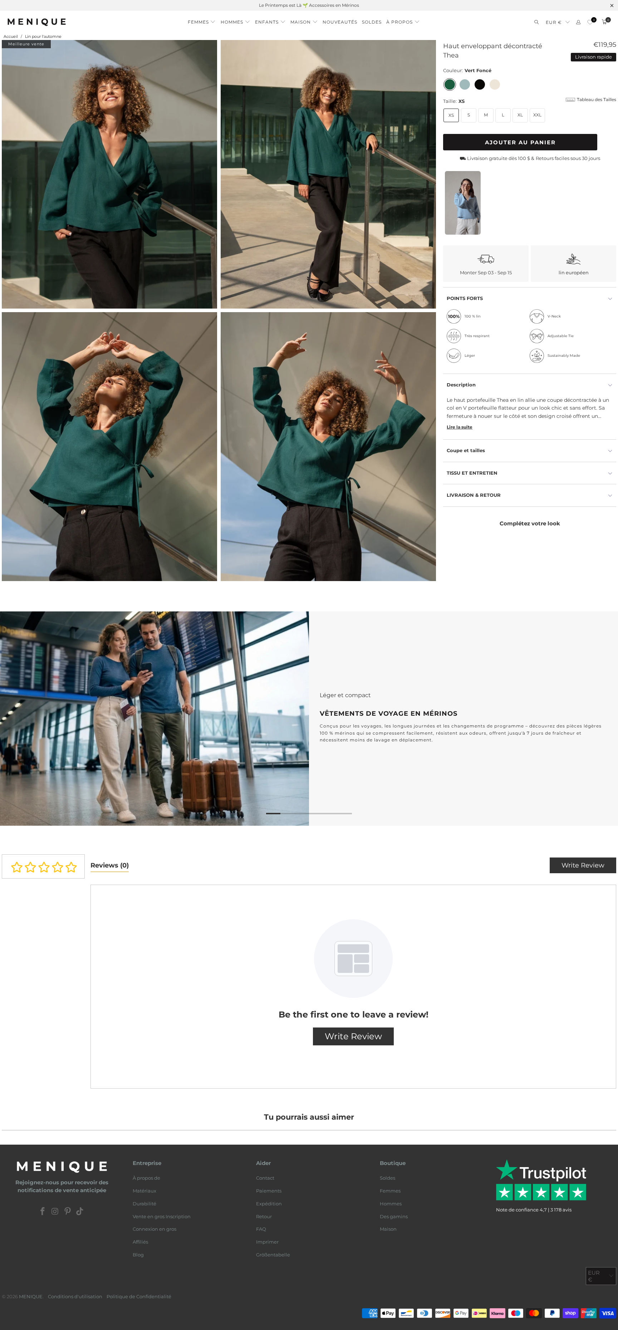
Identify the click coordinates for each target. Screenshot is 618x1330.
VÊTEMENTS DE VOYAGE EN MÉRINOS (309, 718)
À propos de (146, 1178)
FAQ (261, 1229)
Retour (264, 1216)
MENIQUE (31, 1296)
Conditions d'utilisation (75, 1296)
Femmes (390, 1191)
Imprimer (267, 1242)
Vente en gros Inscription (162, 1216)
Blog (138, 1255)
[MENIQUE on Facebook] (43, 1211)
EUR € (554, 22)
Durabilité (144, 1203)
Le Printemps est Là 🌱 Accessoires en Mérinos (309, 5)
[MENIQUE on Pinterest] (67, 1211)
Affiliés (140, 1242)
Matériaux (144, 1191)
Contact (265, 1178)
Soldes (387, 1178)
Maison (388, 1229)
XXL (537, 115)
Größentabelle (273, 1255)
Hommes (391, 1203)
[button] (202, 20)
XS (451, 115)
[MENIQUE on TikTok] (80, 1211)
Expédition (269, 1203)
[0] (590, 22)
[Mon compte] (578, 22)
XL (520, 115)
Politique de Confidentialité (139, 1296)
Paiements (268, 1191)
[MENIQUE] (36, 22)
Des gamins (394, 1216)
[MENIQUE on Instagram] (55, 1211)
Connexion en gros (154, 1229)
